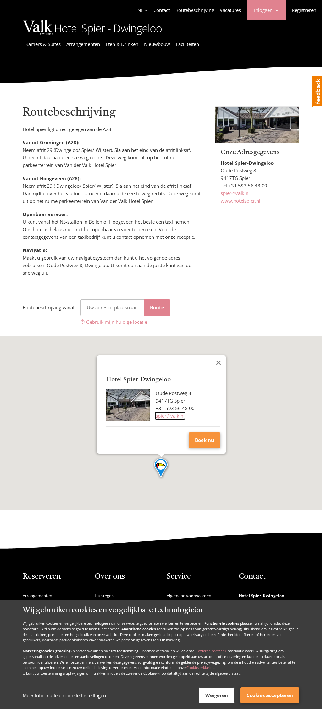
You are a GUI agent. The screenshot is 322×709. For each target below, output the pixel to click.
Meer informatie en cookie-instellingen (64, 695)
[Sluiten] (218, 362)
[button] (161, 468)
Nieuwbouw (157, 44)
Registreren (304, 10)
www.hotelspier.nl (240, 200)
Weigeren (216, 695)
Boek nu (204, 440)
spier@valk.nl (235, 193)
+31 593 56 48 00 (247, 185)
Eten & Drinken (122, 44)
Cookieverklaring (200, 667)
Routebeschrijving (194, 10)
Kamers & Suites (43, 44)
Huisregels (104, 595)
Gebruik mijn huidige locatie (116, 322)
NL (140, 10)
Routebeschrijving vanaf (49, 307)
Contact (161, 10)
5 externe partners (210, 651)
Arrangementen (83, 44)
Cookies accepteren (270, 695)
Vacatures (230, 10)
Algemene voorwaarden (189, 595)
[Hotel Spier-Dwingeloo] (92, 36)
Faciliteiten (187, 44)
